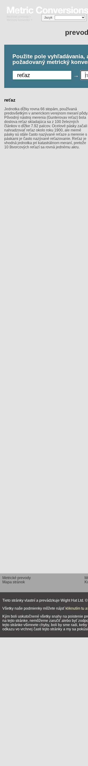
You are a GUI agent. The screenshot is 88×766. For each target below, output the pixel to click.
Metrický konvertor (18, 20)
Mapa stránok (13, 582)
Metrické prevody (18, 16)
